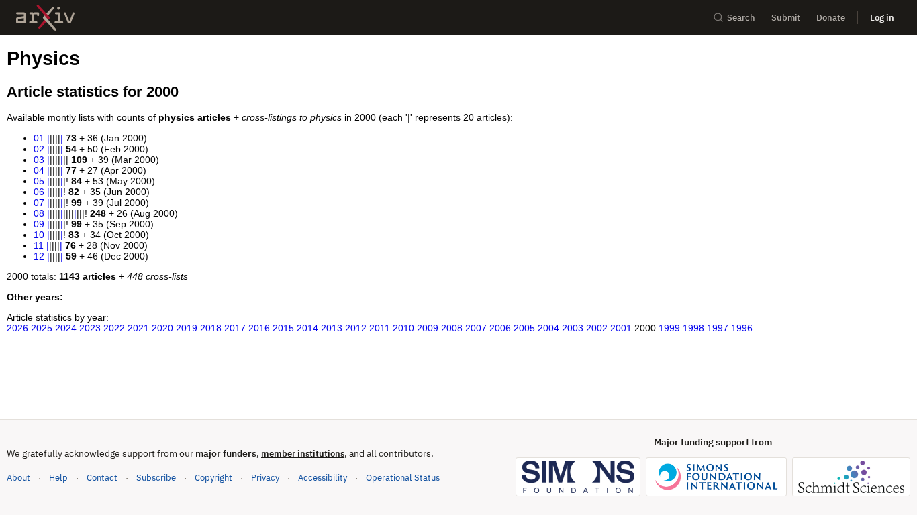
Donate (830, 17)
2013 (331, 328)
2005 (524, 328)
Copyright (213, 477)
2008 (452, 328)
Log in (882, 17)
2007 (476, 328)
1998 (693, 328)
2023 (90, 328)
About (18, 477)
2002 (597, 328)
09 (39, 224)
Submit (785, 17)
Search (741, 17)
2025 (41, 328)
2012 (356, 328)
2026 (17, 328)
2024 (66, 328)
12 (39, 256)
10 (39, 234)
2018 (211, 328)
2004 (548, 328)
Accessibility (322, 477)
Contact (102, 477)
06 (39, 191)
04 (39, 170)
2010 (403, 328)
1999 (669, 328)
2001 (621, 328)
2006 (500, 328)
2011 (379, 328)
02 (39, 149)
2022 (114, 328)
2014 (307, 328)
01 (39, 138)
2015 (283, 328)
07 (39, 202)
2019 (186, 328)
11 (39, 245)
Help (58, 477)
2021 (138, 328)
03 (39, 159)
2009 (427, 328)
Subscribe (156, 477)
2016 (259, 328)
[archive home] (45, 18)
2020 (162, 328)
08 (39, 213)
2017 (235, 328)
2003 (572, 328)
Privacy (265, 477)
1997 (717, 328)
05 (39, 181)
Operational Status (403, 477)
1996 (742, 328)
